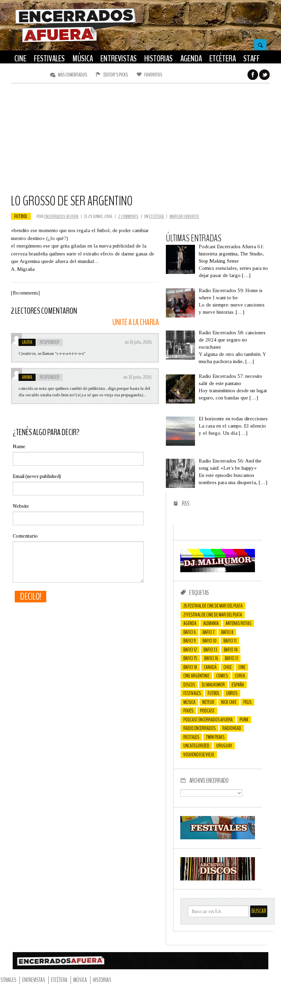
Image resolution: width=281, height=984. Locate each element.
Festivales (192, 693)
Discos (189, 684)
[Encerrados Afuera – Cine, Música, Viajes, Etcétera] (75, 41)
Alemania (211, 623)
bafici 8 (227, 632)
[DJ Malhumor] (217, 570)
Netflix (208, 702)
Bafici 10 (210, 640)
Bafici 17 (231, 658)
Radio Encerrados (199, 728)
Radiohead (231, 728)
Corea (240, 675)
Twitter (264, 74)
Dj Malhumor (213, 684)
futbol (20, 216)
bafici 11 (229, 640)
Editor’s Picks (115, 74)
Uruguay (224, 745)
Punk (244, 719)
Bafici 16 (211, 658)
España (238, 684)
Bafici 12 (190, 649)
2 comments (128, 216)
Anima (27, 377)
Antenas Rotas (238, 623)
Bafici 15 (190, 658)
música (189, 702)
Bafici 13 (210, 649)
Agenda (189, 623)
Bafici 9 (189, 640)
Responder (49, 342)
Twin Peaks (215, 737)
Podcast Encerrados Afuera (208, 719)
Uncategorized (196, 745)
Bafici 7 (208, 632)
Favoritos (153, 74)
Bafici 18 (190, 667)
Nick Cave (228, 702)
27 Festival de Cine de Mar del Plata (212, 614)
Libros (231, 693)
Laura (27, 342)
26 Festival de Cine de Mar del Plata (213, 605)
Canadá (210, 667)
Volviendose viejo (198, 754)
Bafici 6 (189, 632)
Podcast (207, 710)
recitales (191, 737)
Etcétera (156, 216)
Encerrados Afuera (61, 216)
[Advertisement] (140, 142)
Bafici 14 (230, 649)
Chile (227, 667)
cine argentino (196, 675)
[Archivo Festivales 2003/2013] (217, 838)
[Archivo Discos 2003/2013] (217, 879)
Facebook (252, 74)
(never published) (37, 476)
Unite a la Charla (135, 322)
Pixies (188, 710)
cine (242, 667)
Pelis (247, 702)
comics (222, 675)
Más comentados (72, 74)
